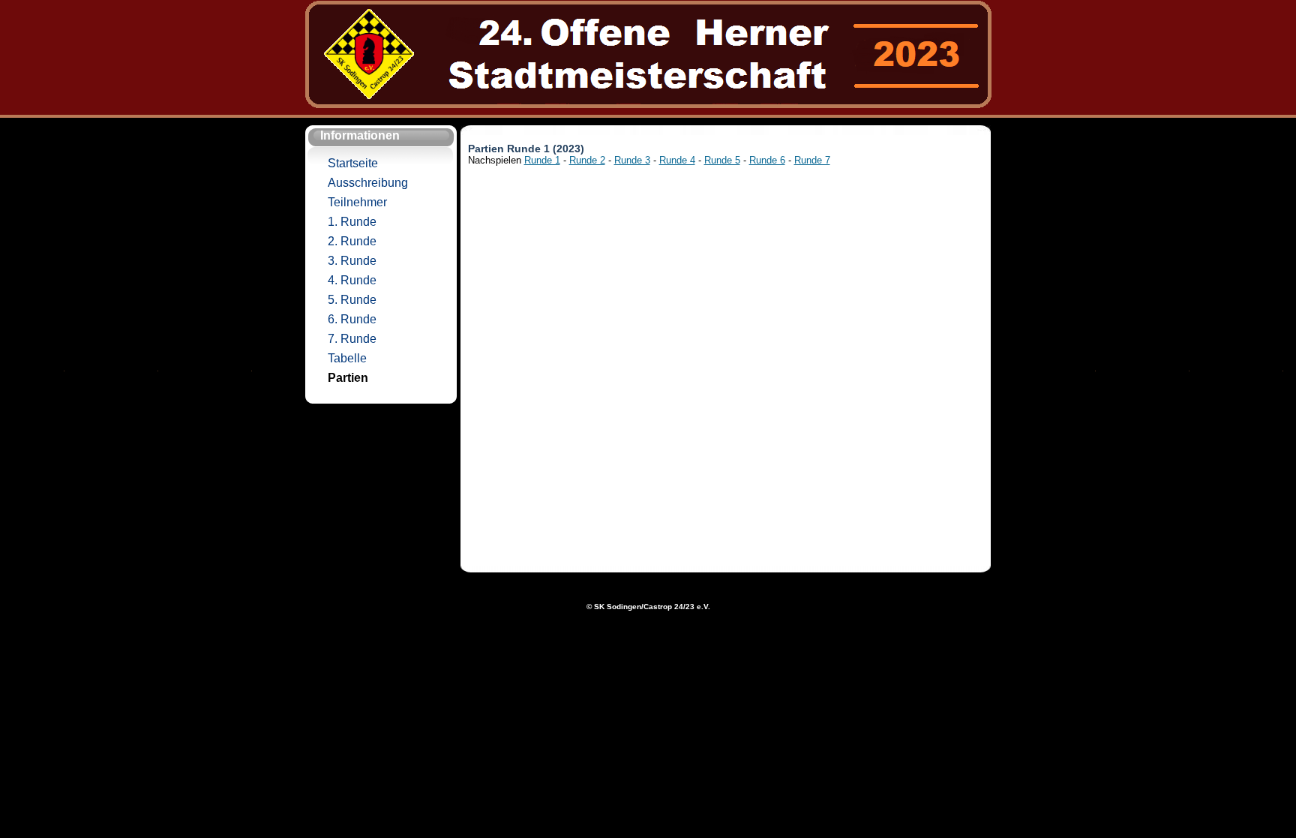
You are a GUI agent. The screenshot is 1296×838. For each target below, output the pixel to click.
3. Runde (352, 260)
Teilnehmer (357, 202)
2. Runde (352, 241)
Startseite (353, 163)
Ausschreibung (368, 182)
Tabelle (347, 358)
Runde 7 (812, 160)
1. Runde (352, 221)
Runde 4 (677, 160)
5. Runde (352, 299)
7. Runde (352, 338)
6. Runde (352, 319)
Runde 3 (632, 160)
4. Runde (352, 280)
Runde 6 (767, 160)
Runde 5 (722, 160)
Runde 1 (542, 160)
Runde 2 (587, 160)
